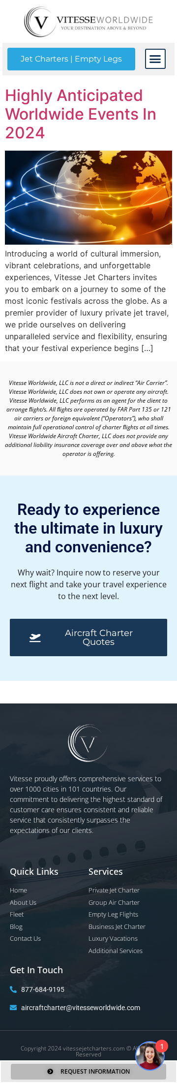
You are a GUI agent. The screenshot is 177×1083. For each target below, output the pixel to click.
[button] (155, 59)
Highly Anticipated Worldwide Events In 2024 (80, 114)
